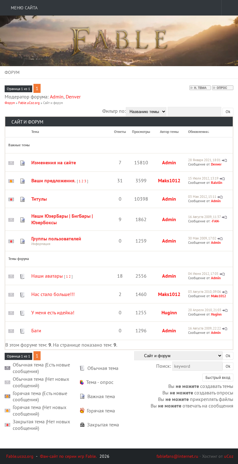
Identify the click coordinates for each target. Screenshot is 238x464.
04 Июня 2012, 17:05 (203, 273)
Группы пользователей (56, 238)
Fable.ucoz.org (19, 456)
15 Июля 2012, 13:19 (203, 178)
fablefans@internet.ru (177, 456)
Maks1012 (169, 180)
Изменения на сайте (53, 162)
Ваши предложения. (53, 180)
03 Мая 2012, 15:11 (202, 196)
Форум (10, 103)
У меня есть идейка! (52, 312)
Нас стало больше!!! (53, 294)
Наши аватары (47, 276)
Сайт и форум (53, 103)
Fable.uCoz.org (29, 103)
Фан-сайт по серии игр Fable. (68, 456)
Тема (35, 131)
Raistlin (216, 182)
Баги (36, 330)
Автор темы (169, 131)
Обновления (198, 131)
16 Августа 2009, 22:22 (204, 328)
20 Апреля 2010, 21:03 (204, 310)
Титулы (39, 199)
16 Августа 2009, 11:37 (204, 217)
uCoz (228, 456)
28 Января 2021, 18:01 (204, 160)
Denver (73, 96)
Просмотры (141, 131)
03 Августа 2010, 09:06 (204, 291)
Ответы (120, 131)
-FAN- (215, 221)
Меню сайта (23, 8)
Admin (57, 96)
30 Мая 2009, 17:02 (202, 238)
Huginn (169, 312)
